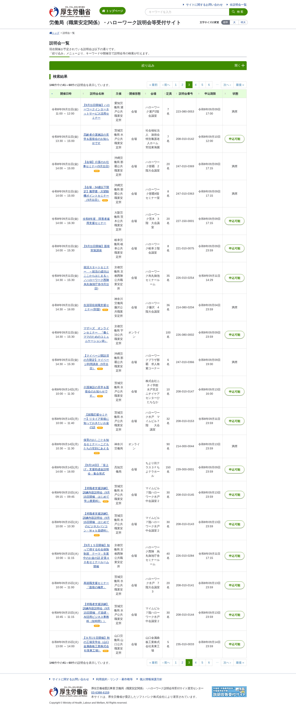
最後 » (240, 84)
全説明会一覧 (238, 4)
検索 (240, 11)
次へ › (227, 84)
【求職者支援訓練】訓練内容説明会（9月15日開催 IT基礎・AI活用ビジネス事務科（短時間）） (96, 613)
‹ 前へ (166, 84)
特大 (243, 22)
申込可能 (234, 138)
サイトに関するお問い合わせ (204, 4)
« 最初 (153, 84)
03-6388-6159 (100, 692)
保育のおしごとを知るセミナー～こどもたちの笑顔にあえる (96, 444)
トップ (55, 33)
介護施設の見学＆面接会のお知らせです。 (96, 391)
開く (238, 65)
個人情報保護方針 (151, 679)
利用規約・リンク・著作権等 (114, 679)
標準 (225, 22)
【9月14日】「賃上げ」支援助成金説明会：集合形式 (96, 469)
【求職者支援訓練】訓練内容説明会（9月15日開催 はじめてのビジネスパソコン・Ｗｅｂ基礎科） (96, 522)
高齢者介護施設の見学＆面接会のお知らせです (96, 139)
